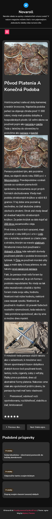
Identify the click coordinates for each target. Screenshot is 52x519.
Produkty (8, 451)
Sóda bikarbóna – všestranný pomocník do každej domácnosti (23, 456)
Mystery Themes (29, 513)
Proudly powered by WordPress (25, 510)
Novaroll (26, 11)
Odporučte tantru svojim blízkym (19, 476)
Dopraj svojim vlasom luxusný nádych (21, 494)
